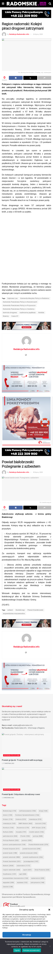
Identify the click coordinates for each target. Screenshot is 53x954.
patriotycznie (10, 836)
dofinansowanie (27, 811)
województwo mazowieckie (14, 613)
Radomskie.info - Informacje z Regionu (29, 728)
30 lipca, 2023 (38, 472)
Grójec (8, 819)
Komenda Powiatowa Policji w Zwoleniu (18, 309)
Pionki (25, 836)
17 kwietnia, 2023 (8, 763)
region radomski (11, 870)
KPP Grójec (38, 827)
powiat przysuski (28, 853)
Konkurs (8, 827)
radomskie (23, 865)
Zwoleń (8, 887)
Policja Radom (11, 840)
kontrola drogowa (10, 312)
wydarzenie (37, 878)
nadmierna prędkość (28, 312)
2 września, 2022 (8, 797)
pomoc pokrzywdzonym (14, 844)
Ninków (41, 312)
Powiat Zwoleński (12, 861)
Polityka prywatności (31, 950)
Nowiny (6, 316)
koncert (40, 823)
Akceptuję (26, 935)
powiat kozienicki (31, 849)
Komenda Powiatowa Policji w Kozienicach (20, 302)
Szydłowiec (9, 874)
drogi (43, 811)
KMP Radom (25, 823)
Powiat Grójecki (11, 849)
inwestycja (35, 819)
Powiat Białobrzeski (35, 610)
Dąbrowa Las (13, 298)
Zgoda (17, 950)
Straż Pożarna (42, 870)
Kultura (8, 832)
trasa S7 (15, 316)
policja (38, 836)
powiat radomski (11, 857)
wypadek (8, 882)
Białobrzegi (20, 610)
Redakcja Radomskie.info (19, 34)
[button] (49, 909)
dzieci (7, 815)
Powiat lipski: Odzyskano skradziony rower (21, 794)
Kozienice (23, 827)
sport (27, 870)
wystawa (22, 882)
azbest (10, 610)
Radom (8, 865)
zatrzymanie (37, 882)
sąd (22, 874)
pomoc (27, 840)
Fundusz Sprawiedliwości (27, 815)
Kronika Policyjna (11, 755)
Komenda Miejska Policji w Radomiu (34, 298)
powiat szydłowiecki (33, 857)
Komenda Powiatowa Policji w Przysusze (19, 305)
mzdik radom (36, 832)
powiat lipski (10, 853)
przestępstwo (31, 861)
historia (21, 819)
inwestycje (9, 823)
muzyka (21, 832)
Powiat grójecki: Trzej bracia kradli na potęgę (22, 760)
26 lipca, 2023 (38, 34)
